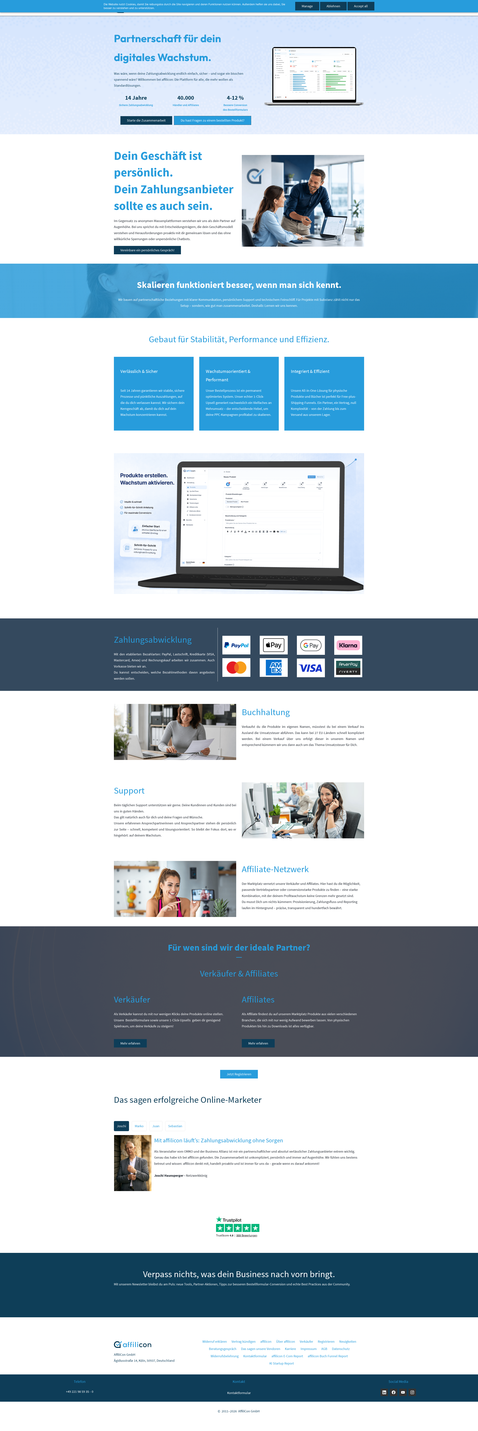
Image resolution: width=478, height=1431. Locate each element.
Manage (307, 6)
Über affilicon (285, 1341)
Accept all (361, 6)
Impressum (309, 1349)
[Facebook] (393, 1392)
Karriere (290, 1349)
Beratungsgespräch (222, 1349)
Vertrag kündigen (244, 1341)
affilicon (265, 1341)
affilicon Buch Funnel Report (328, 1356)
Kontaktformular (255, 1356)
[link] (313, 48)
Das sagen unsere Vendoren (260, 1349)
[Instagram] (412, 1392)
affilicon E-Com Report (287, 1356)
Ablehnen (333, 6)
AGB (324, 1349)
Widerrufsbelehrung (225, 1356)
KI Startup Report (281, 1363)
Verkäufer (306, 1341)
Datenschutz (341, 1349)
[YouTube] (403, 1392)
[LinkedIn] (384, 1392)
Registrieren (326, 1341)
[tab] (121, 1126)
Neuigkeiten (347, 1341)
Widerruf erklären (214, 1341)
